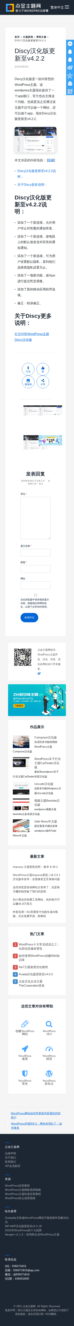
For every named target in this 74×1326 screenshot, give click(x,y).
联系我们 (10, 1161)
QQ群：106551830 (17, 1278)
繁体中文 (57, 7)
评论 (24, 494)
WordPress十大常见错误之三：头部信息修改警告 (39, 946)
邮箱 (24, 562)
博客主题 (41, 37)
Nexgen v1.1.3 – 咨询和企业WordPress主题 (32, 1234)
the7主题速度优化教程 (33, 967)
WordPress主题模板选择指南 (23, 1189)
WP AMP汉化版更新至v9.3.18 (23, 1226)
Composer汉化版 (45, 737)
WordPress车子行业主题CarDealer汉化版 (47, 763)
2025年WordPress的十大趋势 (23, 1230)
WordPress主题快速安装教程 (23, 1194)
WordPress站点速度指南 (20, 1198)
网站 (23, 578)
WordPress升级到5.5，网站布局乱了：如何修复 (36, 1125)
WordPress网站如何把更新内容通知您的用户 (36, 1115)
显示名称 (26, 546)
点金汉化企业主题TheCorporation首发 (32, 983)
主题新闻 (28, 37)
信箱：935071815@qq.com (22, 1270)
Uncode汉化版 (43, 784)
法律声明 (10, 1153)
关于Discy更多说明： (32, 184)
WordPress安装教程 (17, 1185)
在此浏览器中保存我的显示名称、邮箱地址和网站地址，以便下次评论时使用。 (35, 603)
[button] (67, 7)
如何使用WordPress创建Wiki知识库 (39, 958)
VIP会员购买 (12, 1165)
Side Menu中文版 (45, 821)
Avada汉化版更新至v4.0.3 (36, 974)
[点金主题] (27, 7)
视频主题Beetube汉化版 (47, 802)
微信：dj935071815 (17, 1274)
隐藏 (51, 160)
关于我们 (10, 1157)
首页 (17, 37)
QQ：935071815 (15, 1266)
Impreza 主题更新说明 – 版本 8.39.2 (35, 866)
